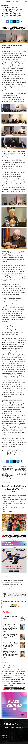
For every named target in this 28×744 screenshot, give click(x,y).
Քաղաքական (5, 5)
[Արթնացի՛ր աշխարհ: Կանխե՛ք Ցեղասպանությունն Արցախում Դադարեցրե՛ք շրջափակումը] (22, 627)
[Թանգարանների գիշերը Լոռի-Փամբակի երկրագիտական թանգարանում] (22, 645)
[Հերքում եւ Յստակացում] (22, 618)
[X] (14, 21)
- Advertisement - (6, 482)
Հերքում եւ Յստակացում (10, 616)
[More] (21, 21)
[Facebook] (7, 21)
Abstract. (13, 729)
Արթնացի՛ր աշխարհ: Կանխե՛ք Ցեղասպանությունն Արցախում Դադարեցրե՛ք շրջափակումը (10, 627)
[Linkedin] (18, 21)
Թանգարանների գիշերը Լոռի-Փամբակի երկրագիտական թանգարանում (10, 644)
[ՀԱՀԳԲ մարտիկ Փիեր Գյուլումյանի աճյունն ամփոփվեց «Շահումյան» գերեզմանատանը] (22, 654)
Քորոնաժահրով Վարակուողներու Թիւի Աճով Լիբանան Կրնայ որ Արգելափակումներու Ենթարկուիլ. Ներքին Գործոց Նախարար (21, 471)
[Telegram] (11, 21)
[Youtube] (23, 724)
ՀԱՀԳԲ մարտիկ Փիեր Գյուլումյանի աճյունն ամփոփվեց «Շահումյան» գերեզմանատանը (11, 653)
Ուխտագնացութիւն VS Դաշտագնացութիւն (10, 635)
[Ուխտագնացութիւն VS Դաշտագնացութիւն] (22, 637)
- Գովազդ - (5, 577)
